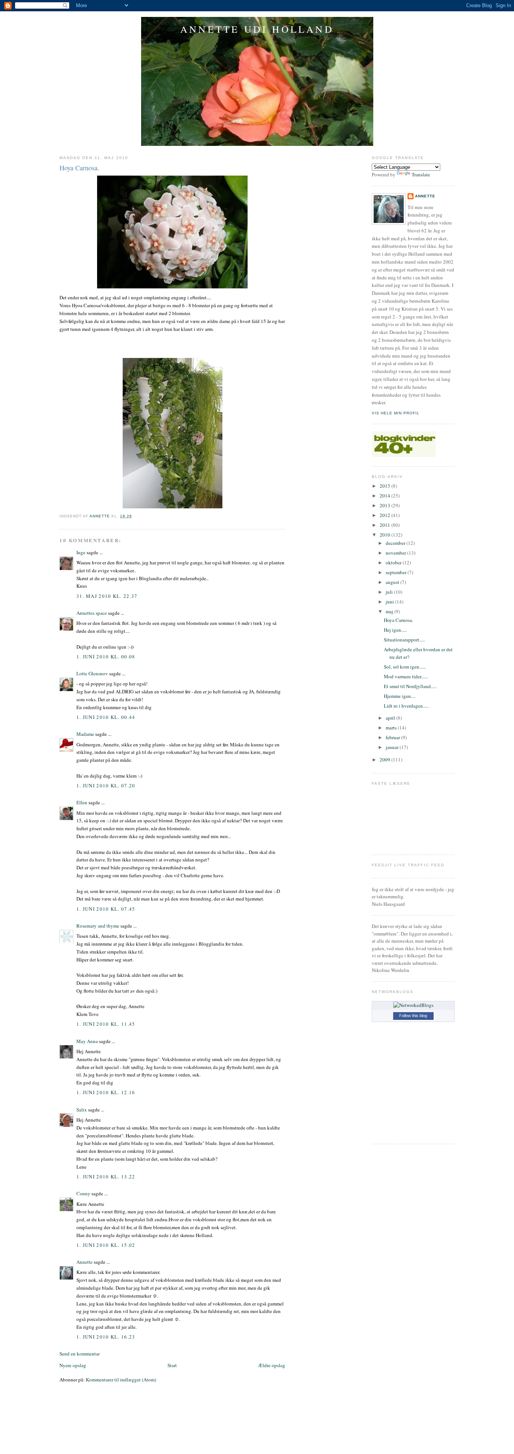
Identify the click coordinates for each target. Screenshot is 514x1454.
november (396, 552)
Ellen (81, 802)
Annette (84, 1261)
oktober (394, 562)
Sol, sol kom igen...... (405, 666)
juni (390, 601)
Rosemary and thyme (97, 925)
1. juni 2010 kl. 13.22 (105, 1176)
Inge (80, 552)
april (391, 717)
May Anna (87, 1041)
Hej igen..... (395, 629)
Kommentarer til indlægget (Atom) (121, 1379)
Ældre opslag (271, 1365)
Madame (85, 734)
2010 (385, 534)
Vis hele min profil (396, 413)
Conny (83, 1193)
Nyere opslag (72, 1365)
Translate (421, 174)
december (396, 543)
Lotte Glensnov (92, 673)
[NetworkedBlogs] (413, 1005)
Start (172, 1365)
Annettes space (91, 612)
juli (390, 591)
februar (393, 737)
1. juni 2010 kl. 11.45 (105, 1023)
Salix (81, 1109)
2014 (385, 495)
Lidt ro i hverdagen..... (406, 705)
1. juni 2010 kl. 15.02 (105, 1245)
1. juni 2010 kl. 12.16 (105, 1092)
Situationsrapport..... (404, 639)
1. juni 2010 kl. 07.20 (105, 785)
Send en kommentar (79, 1353)
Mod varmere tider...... (406, 676)
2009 (385, 759)
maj (390, 611)
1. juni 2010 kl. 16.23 (105, 1336)
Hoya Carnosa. (398, 620)
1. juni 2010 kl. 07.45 (105, 908)
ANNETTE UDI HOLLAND (257, 29)
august (393, 582)
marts (392, 727)
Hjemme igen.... (399, 696)
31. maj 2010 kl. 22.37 (107, 596)
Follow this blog (413, 1015)
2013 (385, 505)
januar (393, 747)
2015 (385, 485)
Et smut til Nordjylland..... (410, 686)
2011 (385, 525)
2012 (385, 515)
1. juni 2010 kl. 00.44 (105, 717)
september (397, 572)
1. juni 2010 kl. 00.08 (105, 656)
